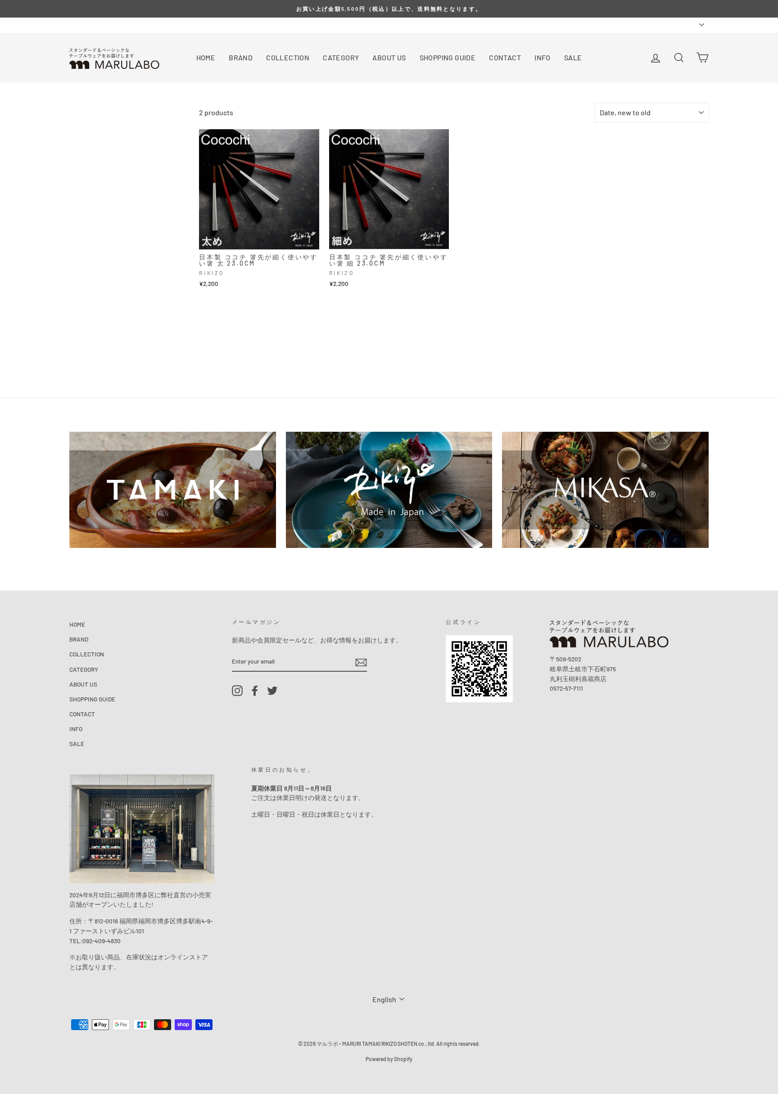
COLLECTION (287, 57)
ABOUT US (389, 57)
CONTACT (505, 57)
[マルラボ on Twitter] (272, 690)
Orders (78, 24)
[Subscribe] (361, 661)
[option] (389, 9)
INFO (542, 57)
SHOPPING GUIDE (448, 57)
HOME (206, 57)
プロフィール (115, 24)
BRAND (241, 57)
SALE (573, 57)
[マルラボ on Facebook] (254, 690)
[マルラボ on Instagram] (237, 690)
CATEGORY (341, 57)
